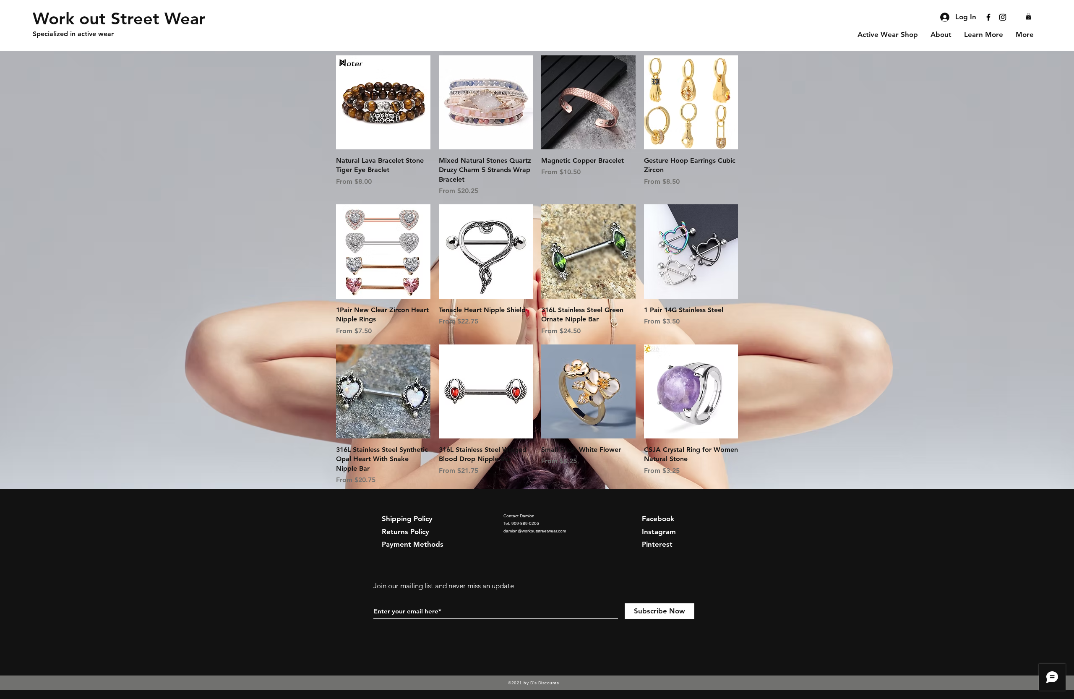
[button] (1028, 16)
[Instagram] (1002, 17)
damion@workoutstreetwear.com (534, 531)
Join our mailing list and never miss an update (443, 586)
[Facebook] (988, 17)
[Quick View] (383, 102)
